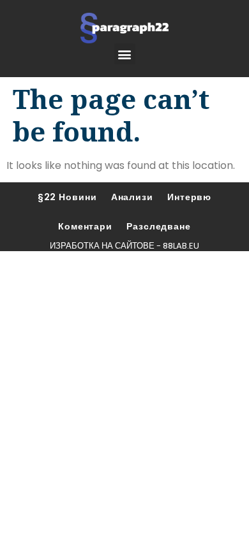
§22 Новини (67, 197)
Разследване (158, 226)
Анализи (132, 197)
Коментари (85, 226)
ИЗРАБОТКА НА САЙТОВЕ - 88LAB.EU (124, 246)
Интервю (189, 197)
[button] (124, 53)
